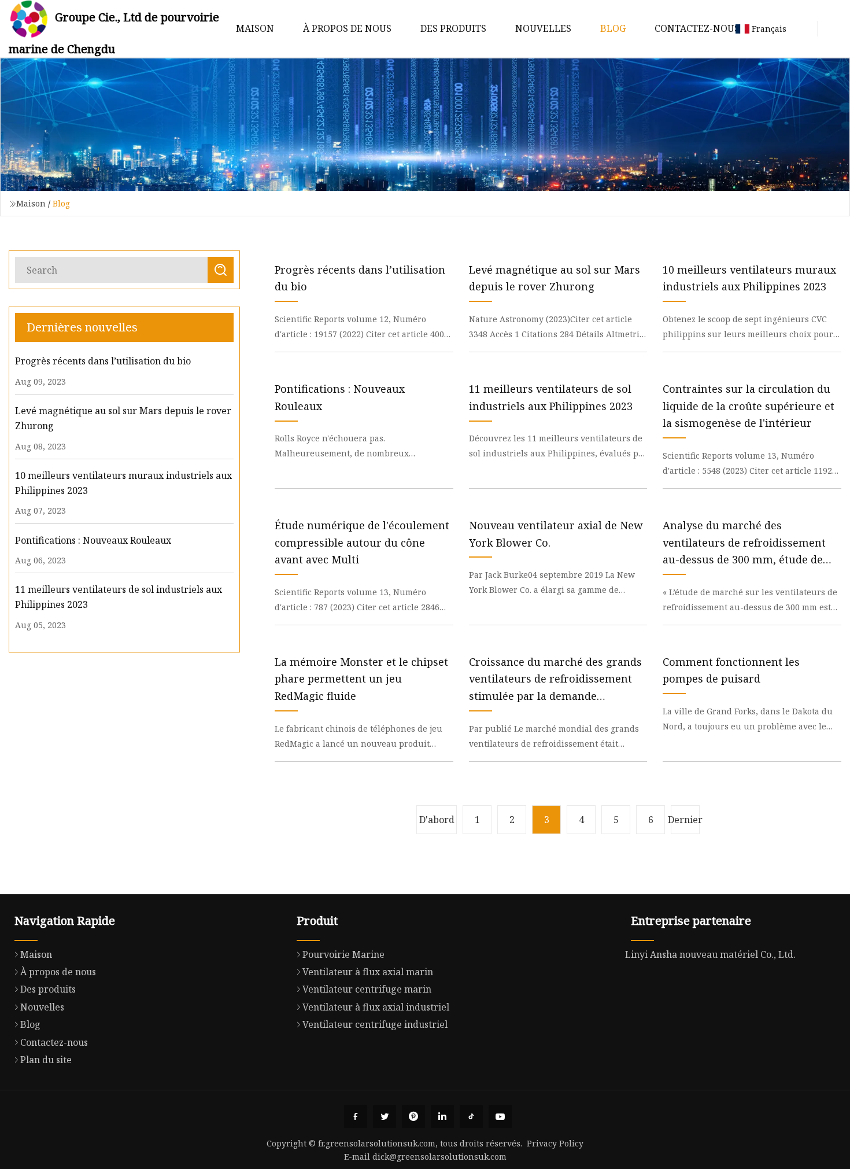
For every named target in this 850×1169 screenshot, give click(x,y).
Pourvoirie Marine (343, 954)
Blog (613, 28)
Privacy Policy (555, 1143)
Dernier (685, 819)
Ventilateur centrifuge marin (366, 989)
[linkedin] (442, 1116)
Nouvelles (543, 28)
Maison (255, 28)
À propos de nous (347, 28)
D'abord (436, 819)
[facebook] (355, 1116)
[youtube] (500, 1116)
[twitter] (384, 1116)
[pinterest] (413, 1116)
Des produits (453, 28)
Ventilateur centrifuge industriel (375, 1024)
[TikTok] (471, 1116)
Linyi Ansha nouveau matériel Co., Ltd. (710, 954)
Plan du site (46, 1059)
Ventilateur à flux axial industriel (375, 1007)
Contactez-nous (697, 28)
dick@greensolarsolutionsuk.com (439, 1156)
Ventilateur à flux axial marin (367, 971)
